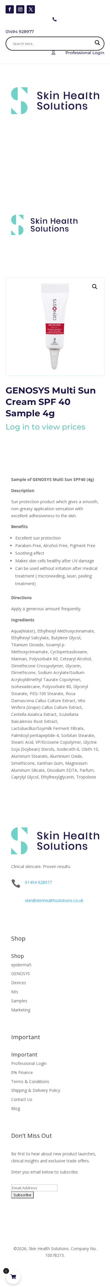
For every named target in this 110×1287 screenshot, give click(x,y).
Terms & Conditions (30, 1081)
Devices (18, 982)
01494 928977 (38, 882)
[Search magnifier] (97, 43)
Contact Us (21, 1099)
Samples (19, 1001)
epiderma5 (21, 965)
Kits (14, 991)
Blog (15, 1108)
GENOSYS (20, 973)
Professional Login (29, 1063)
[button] (94, 286)
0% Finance (22, 1072)
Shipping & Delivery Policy (35, 1090)
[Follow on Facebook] (10, 9)
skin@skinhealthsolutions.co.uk (54, 900)
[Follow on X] (31, 9)
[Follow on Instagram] (20, 9)
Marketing (20, 1010)
